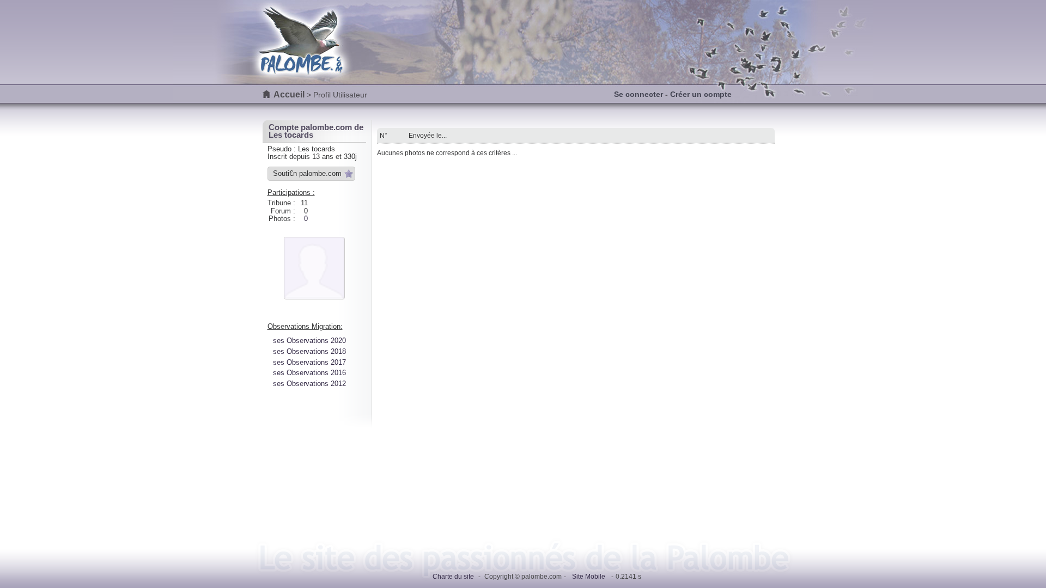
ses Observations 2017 (309, 362)
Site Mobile (588, 576)
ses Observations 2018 (309, 351)
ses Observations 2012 (309, 383)
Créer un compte (701, 94)
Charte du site (453, 576)
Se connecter (638, 94)
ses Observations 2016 (309, 373)
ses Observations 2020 (309, 340)
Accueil (289, 94)
